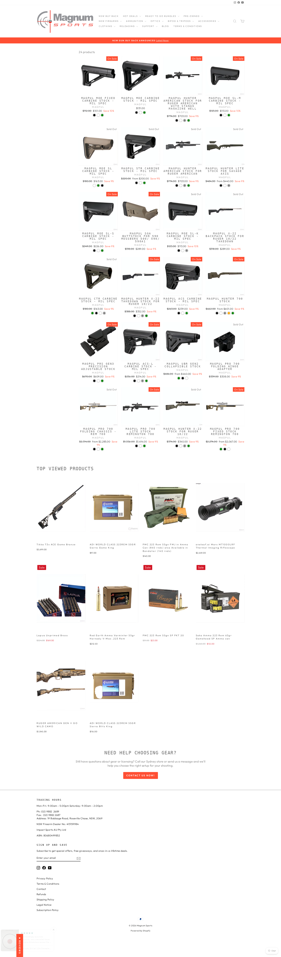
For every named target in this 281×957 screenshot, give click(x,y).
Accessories (207, 21)
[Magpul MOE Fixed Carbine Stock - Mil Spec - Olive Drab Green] (102, 115)
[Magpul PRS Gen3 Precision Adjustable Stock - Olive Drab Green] (102, 380)
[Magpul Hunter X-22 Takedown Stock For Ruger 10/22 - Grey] (142, 315)
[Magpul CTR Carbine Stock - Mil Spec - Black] (96, 313)
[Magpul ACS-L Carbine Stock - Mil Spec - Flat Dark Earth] (138, 380)
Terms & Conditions (187, 26)
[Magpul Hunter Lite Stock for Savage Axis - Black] (221, 185)
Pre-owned (192, 16)
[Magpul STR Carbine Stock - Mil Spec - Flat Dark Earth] (140, 182)
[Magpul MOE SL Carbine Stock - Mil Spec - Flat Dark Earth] (94, 185)
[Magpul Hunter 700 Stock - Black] (217, 313)
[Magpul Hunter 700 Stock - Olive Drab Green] (232, 313)
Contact (41, 888)
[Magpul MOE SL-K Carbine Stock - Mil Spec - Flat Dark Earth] (182, 250)
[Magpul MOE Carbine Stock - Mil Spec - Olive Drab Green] (144, 112)
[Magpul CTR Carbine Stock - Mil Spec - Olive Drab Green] (92, 313)
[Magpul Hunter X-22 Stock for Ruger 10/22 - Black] (176, 446)
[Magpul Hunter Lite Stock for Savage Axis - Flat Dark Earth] (224, 185)
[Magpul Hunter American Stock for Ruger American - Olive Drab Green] (188, 185)
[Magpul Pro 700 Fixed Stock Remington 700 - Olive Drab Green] (221, 449)
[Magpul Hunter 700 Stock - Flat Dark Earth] (221, 313)
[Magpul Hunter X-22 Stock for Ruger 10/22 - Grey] (184, 446)
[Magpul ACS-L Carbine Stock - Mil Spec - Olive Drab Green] (146, 380)
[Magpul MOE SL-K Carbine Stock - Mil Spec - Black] (178, 250)
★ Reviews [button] (19, 945)
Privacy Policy (45, 878)
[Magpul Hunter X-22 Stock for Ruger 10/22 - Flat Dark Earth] (180, 446)
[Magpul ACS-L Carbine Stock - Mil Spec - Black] (134, 380)
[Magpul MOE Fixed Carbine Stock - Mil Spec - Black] (94, 115)
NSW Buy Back (109, 16)
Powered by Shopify (140, 930)
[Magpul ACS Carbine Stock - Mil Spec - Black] (178, 313)
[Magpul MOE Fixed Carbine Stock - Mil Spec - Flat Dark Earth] (98, 115)
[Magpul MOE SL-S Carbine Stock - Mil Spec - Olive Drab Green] (102, 250)
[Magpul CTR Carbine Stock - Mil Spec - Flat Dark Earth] (100, 313)
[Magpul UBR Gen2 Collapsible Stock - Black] (182, 378)
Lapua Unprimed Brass (52, 635)
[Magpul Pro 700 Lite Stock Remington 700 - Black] (136, 446)
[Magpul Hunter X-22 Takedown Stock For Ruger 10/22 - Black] (134, 315)
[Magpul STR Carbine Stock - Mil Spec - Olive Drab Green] (144, 182)
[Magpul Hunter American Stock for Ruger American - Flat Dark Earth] (180, 185)
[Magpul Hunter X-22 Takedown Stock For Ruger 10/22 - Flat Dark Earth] (138, 315)
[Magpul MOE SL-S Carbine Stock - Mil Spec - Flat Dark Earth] (98, 250)
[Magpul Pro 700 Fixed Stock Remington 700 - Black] (224, 449)
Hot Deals (131, 16)
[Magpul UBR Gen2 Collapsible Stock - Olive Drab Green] (178, 378)
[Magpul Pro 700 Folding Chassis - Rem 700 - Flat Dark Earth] (98, 449)
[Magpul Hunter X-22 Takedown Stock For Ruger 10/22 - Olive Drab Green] (146, 315)
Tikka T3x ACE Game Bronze (56, 544)
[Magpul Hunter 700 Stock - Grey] (224, 313)
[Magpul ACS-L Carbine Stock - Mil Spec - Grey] (142, 380)
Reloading (128, 26)
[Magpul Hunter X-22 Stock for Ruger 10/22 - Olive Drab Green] (188, 446)
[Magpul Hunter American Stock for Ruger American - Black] (176, 185)
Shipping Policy (45, 899)
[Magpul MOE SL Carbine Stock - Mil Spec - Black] (102, 185)
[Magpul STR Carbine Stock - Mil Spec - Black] (136, 182)
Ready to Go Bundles (161, 16)
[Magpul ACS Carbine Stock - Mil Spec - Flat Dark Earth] (182, 313)
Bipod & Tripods (180, 21)
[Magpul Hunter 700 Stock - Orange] (228, 313)
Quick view (98, 91)
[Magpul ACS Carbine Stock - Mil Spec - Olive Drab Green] (186, 313)
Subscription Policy (48, 910)
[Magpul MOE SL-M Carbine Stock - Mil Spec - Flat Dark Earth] (224, 115)
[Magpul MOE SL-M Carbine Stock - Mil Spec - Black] (221, 115)
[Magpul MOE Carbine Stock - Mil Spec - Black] (136, 112)
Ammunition (135, 21)
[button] (58, 929)
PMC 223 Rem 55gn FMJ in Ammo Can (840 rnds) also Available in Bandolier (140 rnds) (166, 547)
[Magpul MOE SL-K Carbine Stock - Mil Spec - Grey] (186, 250)
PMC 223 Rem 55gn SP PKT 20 (163, 635)
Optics (156, 21)
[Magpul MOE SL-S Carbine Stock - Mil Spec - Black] (94, 250)
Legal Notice (44, 904)
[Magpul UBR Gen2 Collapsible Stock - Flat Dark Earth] (186, 378)
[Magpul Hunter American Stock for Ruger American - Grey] (184, 185)
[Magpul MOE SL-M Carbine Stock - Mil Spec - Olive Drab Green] (228, 115)
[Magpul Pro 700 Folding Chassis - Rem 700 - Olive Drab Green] (102, 449)
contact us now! (140, 775)
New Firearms (109, 21)
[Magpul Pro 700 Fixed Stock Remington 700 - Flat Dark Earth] (228, 449)
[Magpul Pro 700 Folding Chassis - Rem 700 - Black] (94, 449)
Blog (165, 26)
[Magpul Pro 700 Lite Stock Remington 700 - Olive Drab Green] (144, 446)
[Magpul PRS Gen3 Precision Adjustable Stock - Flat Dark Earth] (98, 380)
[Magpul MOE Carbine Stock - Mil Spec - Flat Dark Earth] (140, 112)
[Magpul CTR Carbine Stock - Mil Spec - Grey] (104, 313)
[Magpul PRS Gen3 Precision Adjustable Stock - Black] (94, 380)
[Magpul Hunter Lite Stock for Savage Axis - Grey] (228, 185)
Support (148, 26)
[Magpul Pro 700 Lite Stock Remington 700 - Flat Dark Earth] (140, 446)
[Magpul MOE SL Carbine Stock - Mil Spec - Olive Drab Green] (98, 185)
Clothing (106, 26)
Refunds (41, 894)
